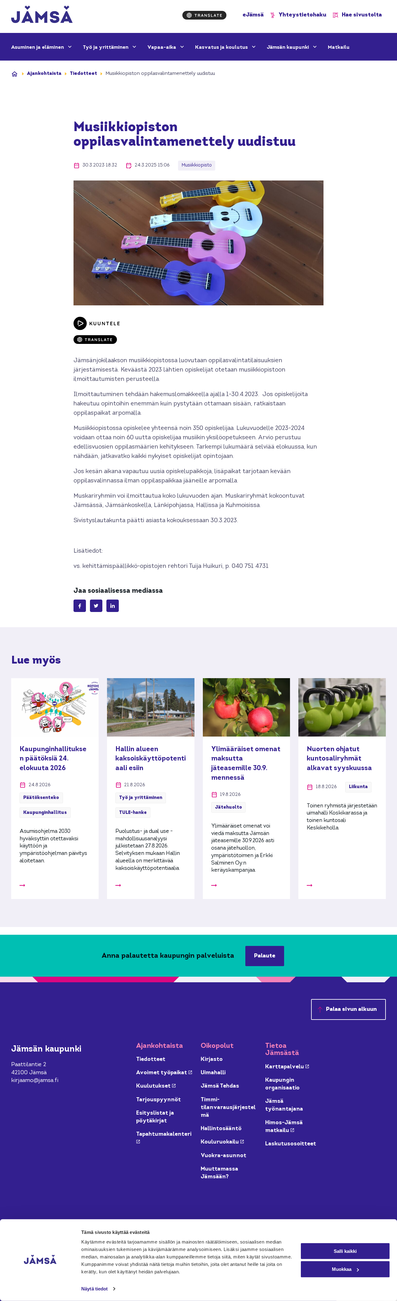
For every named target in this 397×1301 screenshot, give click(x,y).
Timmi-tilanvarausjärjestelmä (228, 1107)
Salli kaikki (345, 1250)
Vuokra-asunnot (223, 1156)
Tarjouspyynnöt (158, 1100)
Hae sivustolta (362, 15)
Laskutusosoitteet (290, 1144)
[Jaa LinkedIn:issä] (112, 606)
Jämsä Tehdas (220, 1086)
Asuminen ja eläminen (38, 47)
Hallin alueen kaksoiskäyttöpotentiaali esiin (150, 759)
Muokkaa (341, 1269)
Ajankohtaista (44, 73)
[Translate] (204, 15)
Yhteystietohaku (302, 15)
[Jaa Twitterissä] (96, 606)
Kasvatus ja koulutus (222, 47)
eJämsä (253, 15)
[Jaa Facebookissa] (80, 606)
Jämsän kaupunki (288, 47)
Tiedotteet (83, 73)
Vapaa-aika (162, 47)
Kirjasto (212, 1059)
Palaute (264, 956)
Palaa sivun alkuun (351, 1009)
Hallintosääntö (221, 1129)
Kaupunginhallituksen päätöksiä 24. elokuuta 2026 (53, 759)
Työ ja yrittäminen (106, 47)
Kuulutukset (156, 1086)
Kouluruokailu (222, 1142)
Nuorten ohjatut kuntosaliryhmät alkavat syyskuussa (339, 759)
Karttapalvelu (287, 1067)
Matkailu (339, 47)
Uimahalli (213, 1073)
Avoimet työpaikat (164, 1073)
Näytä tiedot (94, 1288)
